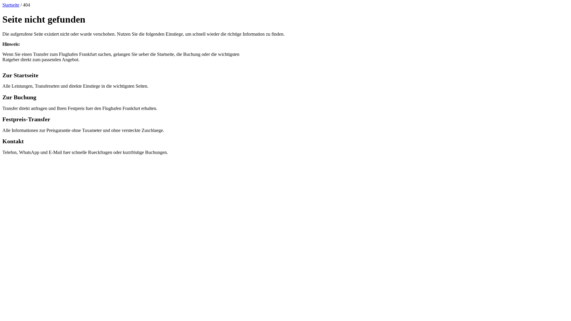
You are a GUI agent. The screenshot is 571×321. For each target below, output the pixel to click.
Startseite (10, 4)
